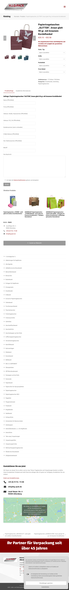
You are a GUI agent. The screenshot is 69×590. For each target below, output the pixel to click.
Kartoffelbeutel (10, 344)
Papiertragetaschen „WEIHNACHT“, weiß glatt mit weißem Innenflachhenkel (16, 535)
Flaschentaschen (10, 310)
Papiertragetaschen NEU (12, 394)
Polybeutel (8, 406)
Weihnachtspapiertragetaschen (14, 448)
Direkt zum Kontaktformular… (11, 478)
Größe (40, 56)
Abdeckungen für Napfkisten (13, 260)
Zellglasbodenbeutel (11, 455)
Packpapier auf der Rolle (12, 375)
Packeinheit (41, 62)
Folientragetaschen (11, 314)
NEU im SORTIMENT (11, 363)
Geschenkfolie (10, 329)
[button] (65, 6)
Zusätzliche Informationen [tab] (23, 91)
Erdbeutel (8, 295)
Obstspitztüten (10, 367)
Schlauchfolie (9, 417)
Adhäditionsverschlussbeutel (14, 268)
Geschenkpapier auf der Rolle (14, 333)
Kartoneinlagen (10, 348)
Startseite (16, 16)
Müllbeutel (8, 360)
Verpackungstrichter (11, 444)
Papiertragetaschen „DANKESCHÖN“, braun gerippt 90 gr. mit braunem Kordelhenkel (49, 535)
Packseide (8, 379)
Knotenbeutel (9, 356)
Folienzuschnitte (10, 318)
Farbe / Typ (41, 49)
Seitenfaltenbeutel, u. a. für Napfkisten (16, 428)
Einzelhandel (48, 81)
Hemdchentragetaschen (12, 340)
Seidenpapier (9, 425)
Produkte (22, 16)
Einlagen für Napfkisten (12, 283)
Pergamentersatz (10, 402)
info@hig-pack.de (11, 234)
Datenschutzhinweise (20, 180)
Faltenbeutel (9, 302)
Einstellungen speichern (46, 583)
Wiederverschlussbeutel (12, 451)
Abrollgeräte (9, 264)
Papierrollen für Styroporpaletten (15, 386)
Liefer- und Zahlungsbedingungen (19, 587)
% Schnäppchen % (11, 256)
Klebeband (8, 352)
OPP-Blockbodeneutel (12, 371)
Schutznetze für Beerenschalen (14, 421)
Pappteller (8, 398)
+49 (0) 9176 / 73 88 (11, 231)
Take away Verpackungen (13, 436)
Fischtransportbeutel (11, 306)
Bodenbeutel (9, 279)
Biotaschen (9, 275)
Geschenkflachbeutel (11, 325)
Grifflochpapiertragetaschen (13, 337)
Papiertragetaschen (43, 83)
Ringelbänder (9, 409)
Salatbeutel (9, 413)
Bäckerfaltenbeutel (11, 272)
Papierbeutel (9, 383)
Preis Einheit (41, 69)
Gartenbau (56, 81)
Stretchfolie (9, 432)
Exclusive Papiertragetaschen (14, 298)
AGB (9, 587)
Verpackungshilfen (11, 440)
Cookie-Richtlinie (45, 586)
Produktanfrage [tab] (9, 91)
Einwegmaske (9, 287)
